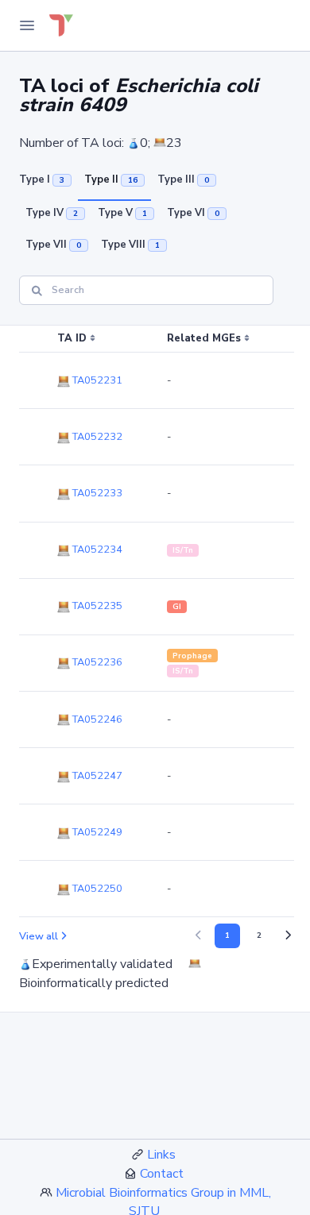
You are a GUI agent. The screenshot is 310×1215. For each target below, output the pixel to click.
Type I (41, 179)
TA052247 (96, 776)
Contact (162, 1173)
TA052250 (96, 888)
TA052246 (96, 719)
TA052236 (96, 662)
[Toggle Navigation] (27, 25)
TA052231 (96, 380)
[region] (155, 621)
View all (38, 936)
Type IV (51, 213)
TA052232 (96, 437)
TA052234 (96, 549)
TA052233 (96, 493)
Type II (111, 179)
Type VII (53, 244)
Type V (122, 213)
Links (161, 1154)
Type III (183, 179)
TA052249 (96, 832)
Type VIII (130, 244)
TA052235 (96, 606)
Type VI (193, 213)
